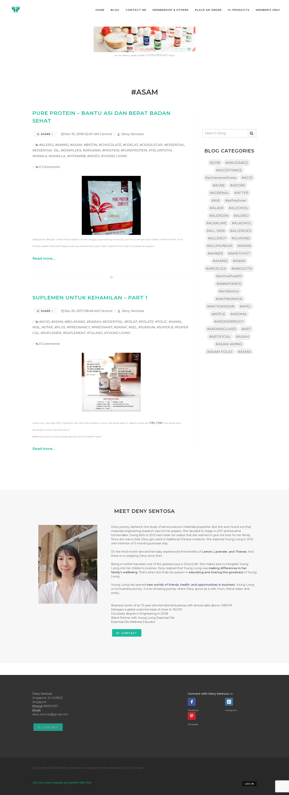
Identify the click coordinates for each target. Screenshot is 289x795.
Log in (249, 783)
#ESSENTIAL (174, 145)
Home (100, 9)
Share (45, 134)
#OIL (36, 327)
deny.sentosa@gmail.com (50, 714)
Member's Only (268, 9)
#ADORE (237, 185)
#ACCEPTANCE (229, 170)
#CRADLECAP (151, 145)
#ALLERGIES (240, 231)
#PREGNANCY (78, 327)
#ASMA (244, 352)
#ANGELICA (216, 268)
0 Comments (49, 167)
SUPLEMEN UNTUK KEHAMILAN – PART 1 (90, 297)
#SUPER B (165, 327)
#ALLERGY (217, 238)
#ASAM (76, 145)
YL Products (238, 9)
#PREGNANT (102, 327)
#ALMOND (240, 238)
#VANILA (39, 156)
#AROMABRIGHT (229, 321)
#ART (246, 329)
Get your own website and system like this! (61, 782)
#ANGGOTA (241, 268)
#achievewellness (221, 177)
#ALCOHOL (238, 208)
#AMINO (62, 145)
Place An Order (208, 9)
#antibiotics (229, 291)
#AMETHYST (239, 253)
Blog (115, 9)
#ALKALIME (216, 223)
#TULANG (95, 333)
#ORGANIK (91, 150)
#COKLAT (130, 145)
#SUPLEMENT (74, 333)
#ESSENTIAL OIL (45, 150)
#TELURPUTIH (160, 150)
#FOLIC (161, 322)
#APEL (245, 306)
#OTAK (47, 327)
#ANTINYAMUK (229, 299)
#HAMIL (175, 322)
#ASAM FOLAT (220, 352)
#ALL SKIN (216, 231)
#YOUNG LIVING (114, 156)
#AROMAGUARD (221, 329)
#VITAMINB (76, 156)
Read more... (43, 258)
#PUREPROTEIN (134, 150)
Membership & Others (171, 9)
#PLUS (59, 327)
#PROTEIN (110, 150)
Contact (128, 633)
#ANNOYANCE (228, 284)
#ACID (44, 322)
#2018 (215, 163)
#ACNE (219, 185)
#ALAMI (217, 208)
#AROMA (238, 314)
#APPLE (218, 314)
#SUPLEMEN (51, 333)
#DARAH (94, 322)
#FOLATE (146, 322)
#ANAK (239, 261)
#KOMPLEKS (71, 150)
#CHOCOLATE (110, 145)
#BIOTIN (90, 145)
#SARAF (120, 327)
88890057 (50, 706)
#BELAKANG (74, 322)
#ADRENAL (219, 193)
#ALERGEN (218, 215)
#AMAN (244, 246)
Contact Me (136, 9)
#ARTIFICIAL (220, 336)
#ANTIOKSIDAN (221, 306)
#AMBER (215, 253)
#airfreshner (235, 200)
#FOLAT (130, 322)
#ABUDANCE (236, 163)
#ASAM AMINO (229, 344)
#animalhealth (229, 276)
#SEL (133, 327)
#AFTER (241, 193)
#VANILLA (57, 156)
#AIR (216, 200)
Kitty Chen (156, 422)
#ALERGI (46, 145)
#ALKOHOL (241, 223)
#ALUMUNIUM (219, 246)
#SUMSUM (146, 327)
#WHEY (93, 156)
